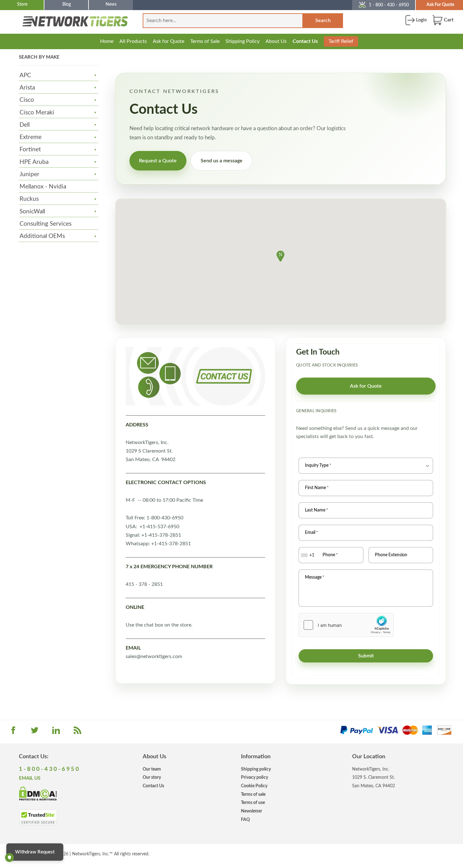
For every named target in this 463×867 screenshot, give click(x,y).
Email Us (29, 778)
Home (106, 41)
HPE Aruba (34, 162)
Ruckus (29, 199)
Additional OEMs (42, 236)
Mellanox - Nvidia (43, 187)
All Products (133, 41)
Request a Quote (158, 160)
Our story (152, 777)
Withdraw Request (34, 852)
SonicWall (32, 212)
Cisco (27, 100)
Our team (152, 769)
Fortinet (30, 150)
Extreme (31, 137)
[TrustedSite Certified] (38, 817)
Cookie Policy (254, 785)
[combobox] (308, 555)
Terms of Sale (205, 41)
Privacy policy (254, 777)
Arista (27, 88)
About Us (276, 41)
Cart (448, 19)
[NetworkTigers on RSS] (77, 732)
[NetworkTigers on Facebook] (13, 732)
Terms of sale (253, 794)
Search (323, 20)
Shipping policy (256, 769)
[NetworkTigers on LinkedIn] (56, 732)
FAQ (245, 819)
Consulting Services (45, 224)
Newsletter (251, 811)
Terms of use (253, 802)
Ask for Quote (168, 41)
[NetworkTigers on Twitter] (34, 732)
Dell (25, 125)
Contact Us (305, 41)
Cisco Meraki (37, 113)
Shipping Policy (243, 41)
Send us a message (222, 160)
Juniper (29, 174)
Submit (366, 655)
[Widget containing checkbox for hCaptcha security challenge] (346, 625)
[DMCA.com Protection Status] (38, 793)
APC (25, 75)
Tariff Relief (341, 41)
